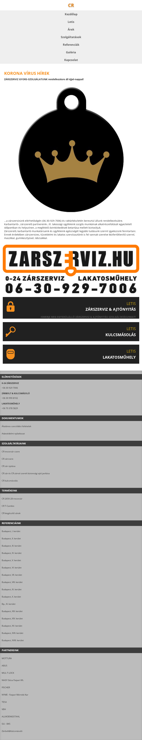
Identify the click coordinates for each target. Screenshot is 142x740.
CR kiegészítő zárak (11, 513)
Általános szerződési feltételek (16, 426)
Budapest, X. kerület (11, 596)
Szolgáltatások (71, 37)
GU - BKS (6, 723)
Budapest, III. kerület (11, 545)
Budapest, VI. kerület (11, 567)
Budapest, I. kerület (11, 531)
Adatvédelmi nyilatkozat (13, 433)
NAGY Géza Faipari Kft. (13, 680)
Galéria (71, 52)
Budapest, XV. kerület (12, 625)
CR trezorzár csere (11, 451)
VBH (4, 709)
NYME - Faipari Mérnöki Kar (15, 694)
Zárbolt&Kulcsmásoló (12, 731)
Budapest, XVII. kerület (12, 633)
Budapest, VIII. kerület (12, 582)
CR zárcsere (7, 458)
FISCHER (6, 687)
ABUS (4, 665)
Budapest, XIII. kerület (12, 611)
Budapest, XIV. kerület (12, 618)
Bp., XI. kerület (8, 603)
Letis (71, 22)
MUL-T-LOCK (8, 672)
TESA (4, 702)
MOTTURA (7, 658)
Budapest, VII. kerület (12, 574)
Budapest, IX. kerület (11, 589)
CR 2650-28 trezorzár (12, 498)
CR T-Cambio (8, 505)
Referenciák (71, 45)
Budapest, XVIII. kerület (13, 640)
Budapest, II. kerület (11, 538)
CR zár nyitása (8, 466)
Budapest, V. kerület (11, 560)
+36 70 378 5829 (10, 408)
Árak (71, 29)
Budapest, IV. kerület (11, 553)
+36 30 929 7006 (10, 387)
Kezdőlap (71, 14)
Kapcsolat (71, 60)
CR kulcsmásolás (10, 480)
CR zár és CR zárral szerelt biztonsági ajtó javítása (26, 473)
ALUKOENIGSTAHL (11, 716)
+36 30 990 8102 (10, 398)
